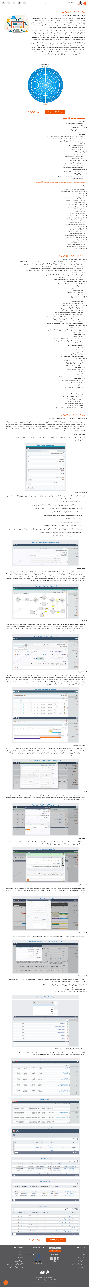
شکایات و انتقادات (80, 1258)
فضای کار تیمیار (19, 1255)
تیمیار (38, 1277)
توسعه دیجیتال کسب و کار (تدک (15, 1267)
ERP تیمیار (20, 1258)
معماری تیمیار (81, 1261)
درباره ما (83, 1252)
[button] (71, 3)
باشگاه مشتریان (54, 1251)
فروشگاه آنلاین (54, 1248)
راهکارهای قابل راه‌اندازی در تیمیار (15, 1264)
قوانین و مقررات (81, 1267)
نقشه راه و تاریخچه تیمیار (78, 1264)
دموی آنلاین (20, 1252)
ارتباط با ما (82, 1255)
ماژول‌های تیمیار (19, 1261)
